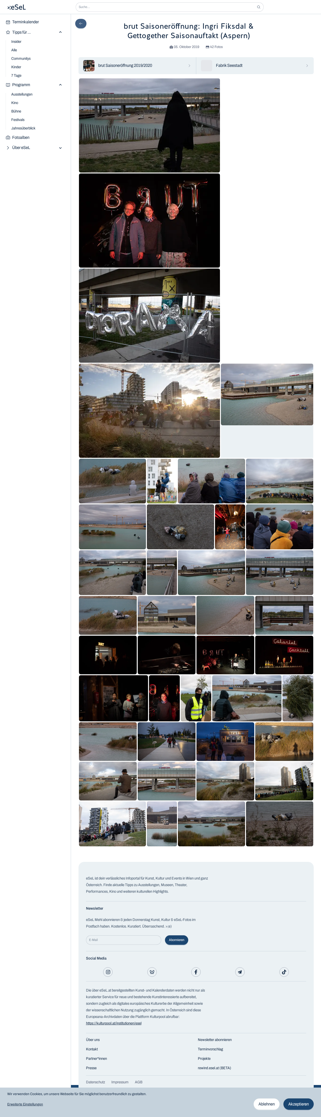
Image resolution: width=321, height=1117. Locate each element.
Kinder (16, 67)
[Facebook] (196, 972)
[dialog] (160, 1102)
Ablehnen (266, 1104)
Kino (14, 103)
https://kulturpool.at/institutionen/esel (113, 1023)
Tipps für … (21, 32)
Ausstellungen (21, 94)
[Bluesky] (152, 972)
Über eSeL (21, 147)
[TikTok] (284, 972)
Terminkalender (25, 22)
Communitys (21, 58)
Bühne (16, 111)
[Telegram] (240, 972)
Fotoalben (20, 137)
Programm (21, 84)
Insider (16, 42)
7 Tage (16, 75)
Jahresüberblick (23, 128)
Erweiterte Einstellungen (25, 1104)
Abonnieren (176, 940)
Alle (14, 50)
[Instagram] (108, 972)
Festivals (17, 120)
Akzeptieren (298, 1104)
